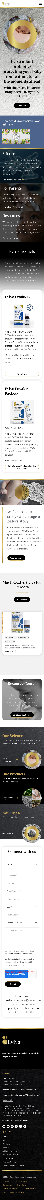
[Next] (25, 661)
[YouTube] (20, 1126)
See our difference (6, 759)
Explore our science (11, 179)
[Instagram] (12, 1126)
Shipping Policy (7, 1185)
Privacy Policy (7, 1181)
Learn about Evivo (7, 798)
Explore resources (10, 238)
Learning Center (9, 1162)
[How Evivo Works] (22, 136)
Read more (9, 651)
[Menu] (40, 4)
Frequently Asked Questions (14, 1165)
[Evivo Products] (22, 315)
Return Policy (22, 1185)
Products (6, 1144)
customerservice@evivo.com (23, 1000)
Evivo (7, 4)
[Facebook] (16, 1126)
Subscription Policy (29, 1189)
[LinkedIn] (3, 1126)
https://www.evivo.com (12, 1040)
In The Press (7, 1158)
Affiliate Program (9, 1151)
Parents (5, 1147)
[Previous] (18, 661)
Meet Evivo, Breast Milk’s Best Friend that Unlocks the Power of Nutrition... (20, 646)
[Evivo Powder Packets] (22, 412)
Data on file (8, 1100)
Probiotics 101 (10, 637)
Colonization (10, 641)
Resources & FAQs (10, 1154)
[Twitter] (8, 1126)
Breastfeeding (23, 637)
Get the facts (7, 833)
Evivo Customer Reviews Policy (13, 1192)
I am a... (10, 864)
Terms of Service (22, 1181)
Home (5, 1136)
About (5, 1140)
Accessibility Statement (10, 1189)
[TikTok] (24, 1126)
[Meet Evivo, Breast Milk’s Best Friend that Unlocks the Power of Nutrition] (22, 622)
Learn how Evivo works (13, 207)
